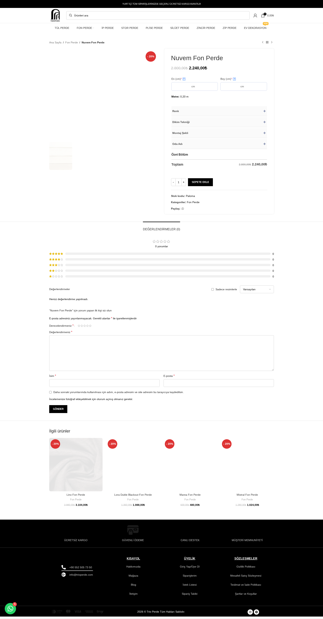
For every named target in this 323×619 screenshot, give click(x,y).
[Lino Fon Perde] (76, 464)
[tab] (161, 227)
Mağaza (133, 575)
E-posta (169, 375)
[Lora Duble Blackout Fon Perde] (133, 464)
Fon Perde (71, 42)
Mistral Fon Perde (247, 494)
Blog (133, 584)
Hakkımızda (133, 566)
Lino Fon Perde (76, 494)
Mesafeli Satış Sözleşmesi (245, 575)
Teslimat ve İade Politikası (245, 584)
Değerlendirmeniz (60, 332)
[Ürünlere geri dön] (267, 42)
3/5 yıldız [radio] (84, 325)
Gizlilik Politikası (245, 566)
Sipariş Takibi (189, 593)
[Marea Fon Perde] (190, 464)
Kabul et (307, 612)
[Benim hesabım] (255, 15)
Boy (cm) (227, 78)
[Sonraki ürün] (271, 42)
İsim (52, 375)
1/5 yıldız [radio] (78, 325)
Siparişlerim (190, 575)
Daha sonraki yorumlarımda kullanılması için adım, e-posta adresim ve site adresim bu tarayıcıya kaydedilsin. (118, 392)
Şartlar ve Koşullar (246, 593)
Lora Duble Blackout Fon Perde (133, 494)
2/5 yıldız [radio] (81, 325)
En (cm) (178, 78)
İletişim (133, 593)
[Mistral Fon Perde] (247, 464)
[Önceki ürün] (262, 42)
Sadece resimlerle (226, 289)
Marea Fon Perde (190, 494)
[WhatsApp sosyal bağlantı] (182, 208)
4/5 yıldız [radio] (87, 325)
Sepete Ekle (200, 182)
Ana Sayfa (55, 42)
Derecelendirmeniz (61, 325)
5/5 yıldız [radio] (90, 325)
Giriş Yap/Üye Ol (189, 566)
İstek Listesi (190, 584)
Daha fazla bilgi (282, 612)
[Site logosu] (55, 15)
